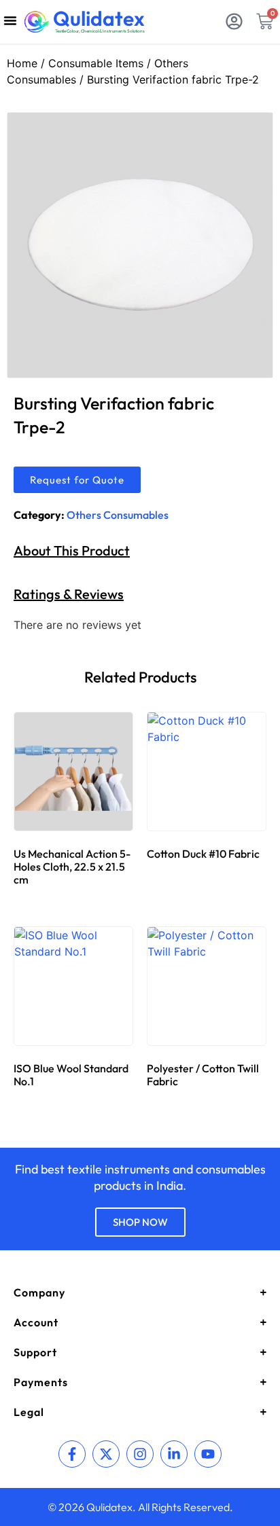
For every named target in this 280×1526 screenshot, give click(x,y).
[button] (10, 20)
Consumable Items (95, 63)
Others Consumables (118, 515)
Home (22, 63)
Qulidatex (99, 18)
